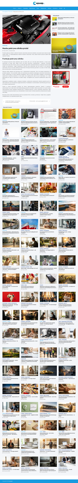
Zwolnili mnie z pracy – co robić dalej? (10, 469)
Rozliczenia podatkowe (29, 194)
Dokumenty (4, 321)
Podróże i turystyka (63, 156)
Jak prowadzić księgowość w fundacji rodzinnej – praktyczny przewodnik (29, 361)
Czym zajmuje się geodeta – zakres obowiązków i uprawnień (10, 361)
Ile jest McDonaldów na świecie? (47, 195)
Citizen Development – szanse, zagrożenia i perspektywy (9, 158)
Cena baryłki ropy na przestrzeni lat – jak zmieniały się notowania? (29, 323)
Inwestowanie (46, 377)
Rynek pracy (46, 212)
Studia (27, 248)
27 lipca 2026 (62, 179)
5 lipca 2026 (61, 381)
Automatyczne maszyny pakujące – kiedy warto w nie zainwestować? (29, 434)
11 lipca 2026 (24, 325)
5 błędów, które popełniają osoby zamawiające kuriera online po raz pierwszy (47, 178)
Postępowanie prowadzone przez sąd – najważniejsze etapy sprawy (10, 415)
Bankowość (23, 303)
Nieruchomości (32, 8)
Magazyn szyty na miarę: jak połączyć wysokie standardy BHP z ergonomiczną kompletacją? (66, 34)
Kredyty (65, 303)
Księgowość (64, 339)
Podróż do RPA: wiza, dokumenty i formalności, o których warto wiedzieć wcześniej (66, 160)
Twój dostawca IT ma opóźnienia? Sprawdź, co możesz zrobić (28, 214)
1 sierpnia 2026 (43, 160)
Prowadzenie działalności (66, 321)
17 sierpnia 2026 (44, 142)
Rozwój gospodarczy (12, 303)
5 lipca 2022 (5, 50)
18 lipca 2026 (5, 252)
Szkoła (8, 212)
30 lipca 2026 (6, 179)
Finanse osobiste (9, 339)
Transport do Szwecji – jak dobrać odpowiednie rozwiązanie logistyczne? (28, 178)
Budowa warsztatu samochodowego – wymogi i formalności (48, 415)
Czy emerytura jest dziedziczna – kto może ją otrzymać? (67, 397)
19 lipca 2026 (43, 234)
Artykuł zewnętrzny (44, 339)
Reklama (41, 340)
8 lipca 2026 (24, 362)
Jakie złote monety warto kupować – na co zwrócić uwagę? (48, 379)
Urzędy (8, 321)
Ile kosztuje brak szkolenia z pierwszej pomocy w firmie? (27, 287)
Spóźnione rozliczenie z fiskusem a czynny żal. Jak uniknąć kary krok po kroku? (48, 287)
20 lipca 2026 (43, 216)
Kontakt (60, 8)
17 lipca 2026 (43, 252)
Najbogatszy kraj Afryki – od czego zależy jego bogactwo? (10, 305)
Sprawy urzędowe (43, 413)
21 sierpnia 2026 (62, 124)
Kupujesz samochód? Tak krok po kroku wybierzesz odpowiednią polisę (67, 214)
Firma (14, 8)
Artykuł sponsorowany (63, 138)
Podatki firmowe (65, 395)
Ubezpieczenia (43, 8)
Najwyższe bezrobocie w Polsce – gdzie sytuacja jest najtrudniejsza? (48, 470)
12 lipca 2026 (61, 307)
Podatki (22, 194)
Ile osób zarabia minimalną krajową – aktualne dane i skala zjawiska (48, 361)
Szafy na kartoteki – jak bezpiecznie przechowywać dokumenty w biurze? (10, 232)
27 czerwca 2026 (44, 472)
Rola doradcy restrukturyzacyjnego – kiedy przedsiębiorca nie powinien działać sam (67, 196)
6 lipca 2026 (43, 381)
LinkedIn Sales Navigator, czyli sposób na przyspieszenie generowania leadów (12, 102)
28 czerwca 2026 (6, 471)
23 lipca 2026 (6, 198)
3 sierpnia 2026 (25, 160)
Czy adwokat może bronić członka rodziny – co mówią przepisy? (47, 323)
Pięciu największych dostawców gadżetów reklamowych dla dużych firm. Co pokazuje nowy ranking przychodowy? (47, 344)
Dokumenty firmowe (25, 266)
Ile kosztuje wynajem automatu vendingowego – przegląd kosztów (66, 323)
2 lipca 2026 (24, 417)
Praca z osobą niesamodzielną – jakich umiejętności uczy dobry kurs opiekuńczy (48, 269)
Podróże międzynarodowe (64, 157)
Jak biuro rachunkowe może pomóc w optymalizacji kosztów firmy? (67, 342)
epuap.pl (10, 481)
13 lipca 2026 (24, 307)
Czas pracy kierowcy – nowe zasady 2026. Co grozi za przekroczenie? (48, 140)
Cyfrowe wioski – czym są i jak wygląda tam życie (38, 101)
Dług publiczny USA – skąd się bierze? (10, 396)
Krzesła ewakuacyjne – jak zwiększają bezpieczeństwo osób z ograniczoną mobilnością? (66, 29)
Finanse (19, 8)
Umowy (44, 321)
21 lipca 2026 (5, 216)
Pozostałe (55, 8)
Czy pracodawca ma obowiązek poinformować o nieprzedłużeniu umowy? (28, 470)
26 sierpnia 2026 (6, 124)
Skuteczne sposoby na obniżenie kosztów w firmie (66, 140)
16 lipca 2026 (5, 270)
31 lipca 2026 (61, 161)
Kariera (41, 212)
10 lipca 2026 (61, 325)
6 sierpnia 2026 (6, 160)
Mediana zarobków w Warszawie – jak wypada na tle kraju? (10, 251)
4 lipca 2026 (24, 399)
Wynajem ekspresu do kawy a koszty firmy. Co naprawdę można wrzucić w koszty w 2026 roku (66, 23)
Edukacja (49, 8)
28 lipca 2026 (43, 179)
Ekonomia (42, 194)
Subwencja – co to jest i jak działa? (47, 451)
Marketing (51, 339)
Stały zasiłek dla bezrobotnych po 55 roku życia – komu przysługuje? (10, 269)
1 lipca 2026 (61, 417)
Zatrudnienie (46, 230)
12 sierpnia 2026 (62, 142)
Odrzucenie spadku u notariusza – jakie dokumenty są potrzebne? (10, 323)
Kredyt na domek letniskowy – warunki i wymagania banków (65, 305)
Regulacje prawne (9, 413)
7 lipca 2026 (5, 381)
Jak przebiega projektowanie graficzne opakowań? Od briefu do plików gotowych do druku (28, 141)
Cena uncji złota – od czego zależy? (10, 451)
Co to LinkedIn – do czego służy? (28, 378)
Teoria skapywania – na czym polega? (48, 304)
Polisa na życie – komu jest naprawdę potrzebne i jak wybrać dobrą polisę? (10, 140)
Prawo (38, 8)
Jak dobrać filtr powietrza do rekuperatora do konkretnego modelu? (28, 452)
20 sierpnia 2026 (25, 142)
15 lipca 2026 (43, 270)
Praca (41, 138)
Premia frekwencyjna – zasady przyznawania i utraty (65, 470)
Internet (4, 194)
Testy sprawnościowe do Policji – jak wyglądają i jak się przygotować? (10, 214)
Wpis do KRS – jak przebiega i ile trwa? (29, 268)
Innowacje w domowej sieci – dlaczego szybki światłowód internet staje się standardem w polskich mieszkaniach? (10, 197)
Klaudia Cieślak (12, 50)
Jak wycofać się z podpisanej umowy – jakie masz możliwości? (67, 434)
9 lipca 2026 (24, 343)
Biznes (22, 156)
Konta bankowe (29, 303)
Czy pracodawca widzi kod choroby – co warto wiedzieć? (10, 379)
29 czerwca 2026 (25, 453)
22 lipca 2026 (43, 196)
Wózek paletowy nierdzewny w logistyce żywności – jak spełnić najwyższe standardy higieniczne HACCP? (9, 435)
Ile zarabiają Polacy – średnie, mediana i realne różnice (46, 214)
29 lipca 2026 (24, 179)
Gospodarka (25, 8)
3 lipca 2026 (61, 399)
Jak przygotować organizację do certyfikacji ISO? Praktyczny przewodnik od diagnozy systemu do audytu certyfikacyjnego (10, 179)
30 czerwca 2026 (62, 435)
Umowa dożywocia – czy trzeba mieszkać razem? (47, 434)
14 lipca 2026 (24, 289)
